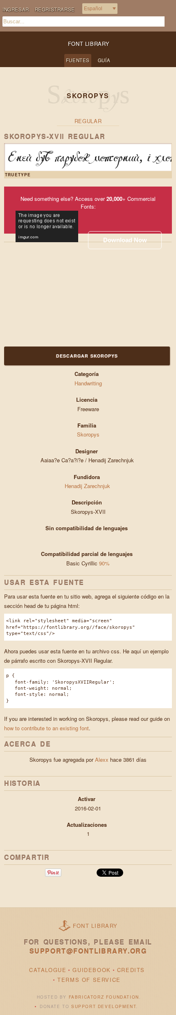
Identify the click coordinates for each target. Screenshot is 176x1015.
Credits (131, 970)
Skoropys (88, 434)
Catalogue (47, 970)
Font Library (95, 925)
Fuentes (78, 60)
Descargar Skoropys (87, 356)
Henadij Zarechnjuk (88, 486)
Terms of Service (89, 979)
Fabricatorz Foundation (104, 997)
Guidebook (91, 970)
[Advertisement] (55, 293)
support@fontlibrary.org (88, 951)
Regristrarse (55, 9)
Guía (104, 60)
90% (104, 563)
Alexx (101, 759)
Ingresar (15, 9)
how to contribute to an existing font (46, 728)
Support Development (103, 1006)
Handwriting (88, 383)
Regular (88, 121)
